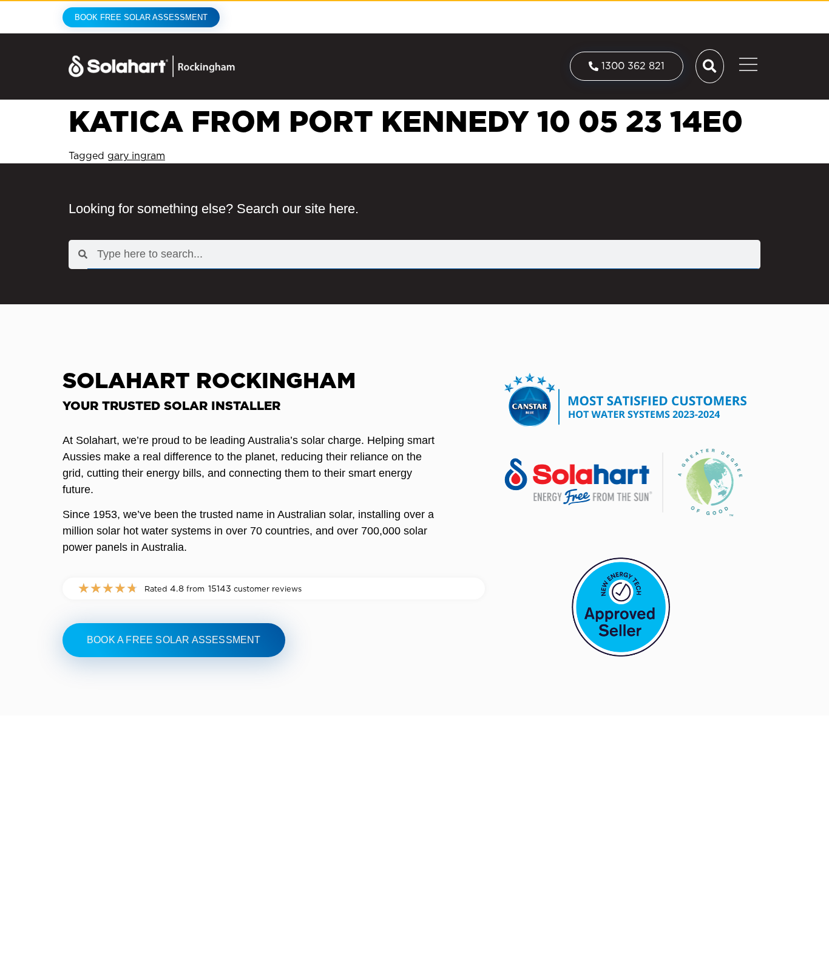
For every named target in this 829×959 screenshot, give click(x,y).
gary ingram (136, 156)
